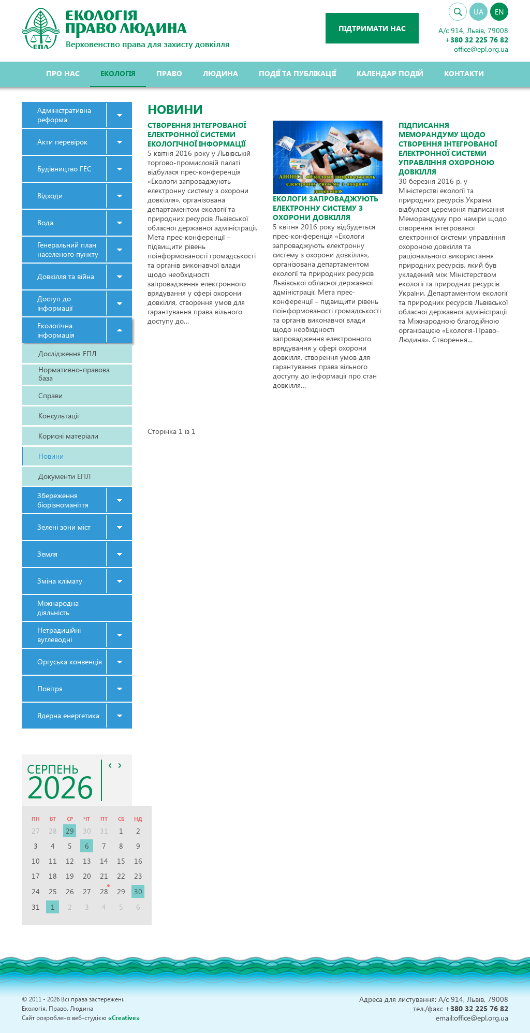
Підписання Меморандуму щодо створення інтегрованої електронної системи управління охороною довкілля (448, 148)
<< (110, 765)
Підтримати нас (372, 28)
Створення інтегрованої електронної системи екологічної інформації (197, 134)
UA (478, 12)
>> (120, 765)
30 (138, 891)
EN (499, 12)
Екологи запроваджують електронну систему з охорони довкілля (325, 208)
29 (70, 831)
